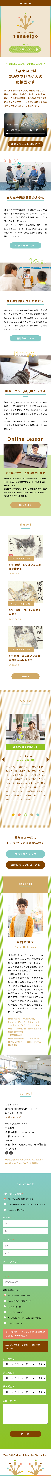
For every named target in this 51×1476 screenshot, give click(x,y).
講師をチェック (25, 338)
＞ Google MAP (13, 1117)
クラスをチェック (25, 245)
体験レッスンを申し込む (25, 143)
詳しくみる (25, 505)
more (25, 676)
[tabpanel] (25, 758)
